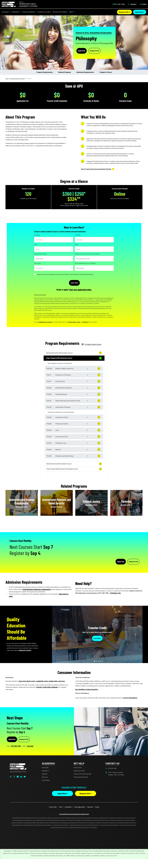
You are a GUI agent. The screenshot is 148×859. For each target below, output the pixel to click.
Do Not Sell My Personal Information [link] (74, 814)
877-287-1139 (119, 4)
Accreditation (68, 807)
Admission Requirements (85, 72)
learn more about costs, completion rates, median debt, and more (42, 681)
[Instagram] (18, 776)
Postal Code (37, 263)
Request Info (124, 12)
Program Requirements (44, 72)
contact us (85, 322)
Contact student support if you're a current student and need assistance (60, 231)
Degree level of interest (40, 254)
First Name (37, 235)
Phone (76, 244)
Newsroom (90, 807)
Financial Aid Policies (81, 777)
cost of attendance (130, 698)
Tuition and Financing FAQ (82, 774)
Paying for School (106, 72)
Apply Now (139, 12)
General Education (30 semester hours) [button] (59, 353)
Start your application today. (80, 289)
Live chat (30, 746)
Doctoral (44, 777)
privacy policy (72, 322)
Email (35, 244)
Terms (60, 807)
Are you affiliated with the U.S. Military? (85, 263)
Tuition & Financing (28, 12)
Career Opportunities (79, 807)
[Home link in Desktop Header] (19, 4)
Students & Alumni (43, 12)
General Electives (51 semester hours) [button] (58, 464)
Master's (44, 774)
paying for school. (25, 650)
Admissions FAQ (79, 771)
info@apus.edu (115, 593)
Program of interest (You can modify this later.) (87, 254)
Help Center (78, 767)
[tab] (74, 353)
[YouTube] (25, 776)
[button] (74, 368)
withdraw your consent (45, 322)
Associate (45, 767)
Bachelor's (45, 771)
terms (78, 322)
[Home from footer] (18, 768)
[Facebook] (11, 776)
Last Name (78, 235)
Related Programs (64, 72)
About (71, 12)
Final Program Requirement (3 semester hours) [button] (62, 469)
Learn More (97, 638)
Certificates (46, 780)
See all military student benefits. (86, 689)
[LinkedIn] (21, 776)
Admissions (15, 12)
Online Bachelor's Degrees (17, 78)
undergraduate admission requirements (37, 589)
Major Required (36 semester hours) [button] (59, 358)
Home (7, 78)
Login (144, 4)
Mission (97, 807)
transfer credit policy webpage (47, 687)
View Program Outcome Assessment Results (96, 169)
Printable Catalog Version (93, 344)
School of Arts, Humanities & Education (94, 32)
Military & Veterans (59, 12)
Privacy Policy (52, 807)
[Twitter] (14, 776)
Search (133, 4)
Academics (5, 12)
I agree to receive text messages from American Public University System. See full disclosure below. (65, 274)
